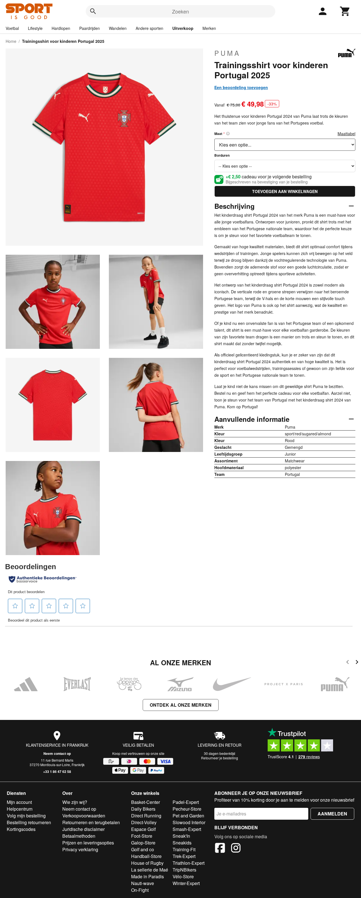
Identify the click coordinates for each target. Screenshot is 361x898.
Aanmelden (332, 813)
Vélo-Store (183, 876)
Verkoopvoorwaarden (83, 815)
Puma (227, 52)
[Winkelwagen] (345, 11)
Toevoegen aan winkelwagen (285, 191)
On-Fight (140, 890)
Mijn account (19, 802)
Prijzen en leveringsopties (88, 842)
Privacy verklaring (80, 849)
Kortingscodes (21, 829)
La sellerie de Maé (149, 869)
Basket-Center (145, 802)
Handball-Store (146, 856)
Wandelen (118, 28)
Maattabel (346, 133)
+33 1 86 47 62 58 (57, 771)
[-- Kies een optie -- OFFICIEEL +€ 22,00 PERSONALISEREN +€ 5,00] (284, 166)
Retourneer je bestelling (219, 757)
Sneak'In (181, 836)
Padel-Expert (186, 802)
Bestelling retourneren (29, 822)
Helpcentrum (19, 809)
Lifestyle (35, 28)
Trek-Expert (184, 856)
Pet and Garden (188, 815)
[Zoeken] (93, 11)
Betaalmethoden (78, 836)
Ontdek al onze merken (181, 705)
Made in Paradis (147, 876)
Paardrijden (89, 28)
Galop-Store (143, 842)
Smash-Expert (187, 829)
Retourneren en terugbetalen (91, 822)
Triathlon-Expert (188, 863)
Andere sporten (149, 28)
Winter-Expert (186, 883)
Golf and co (142, 849)
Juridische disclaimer (83, 829)
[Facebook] (220, 848)
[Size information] (228, 134)
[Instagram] (235, 848)
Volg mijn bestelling (26, 815)
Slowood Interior (189, 822)
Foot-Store (141, 836)
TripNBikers (184, 869)
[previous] (348, 663)
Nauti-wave (142, 883)
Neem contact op (57, 753)
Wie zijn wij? (74, 802)
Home (11, 41)
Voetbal (12, 28)
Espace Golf (143, 829)
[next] (357, 663)
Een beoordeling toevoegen (241, 87)
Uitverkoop (182, 28)
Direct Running (146, 815)
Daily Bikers (143, 809)
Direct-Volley (144, 822)
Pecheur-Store (187, 809)
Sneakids (182, 842)
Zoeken (180, 11)
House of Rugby (147, 863)
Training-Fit (184, 849)
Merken (209, 28)
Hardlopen (61, 28)
